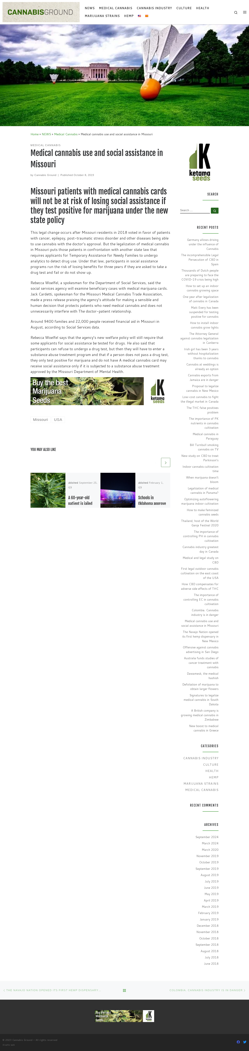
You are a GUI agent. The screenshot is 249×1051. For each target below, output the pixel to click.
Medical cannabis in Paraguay (206, 436)
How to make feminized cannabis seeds (203, 512)
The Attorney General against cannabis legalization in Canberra (199, 338)
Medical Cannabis (66, 134)
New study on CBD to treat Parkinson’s (200, 458)
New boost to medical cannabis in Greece (204, 728)
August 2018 (210, 951)
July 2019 (212, 881)
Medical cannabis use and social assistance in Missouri (200, 623)
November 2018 (207, 932)
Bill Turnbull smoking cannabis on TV (204, 447)
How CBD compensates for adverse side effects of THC (200, 586)
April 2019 (211, 900)
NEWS (46, 134)
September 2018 (207, 945)
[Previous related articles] (155, 462)
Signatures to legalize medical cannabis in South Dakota (201, 699)
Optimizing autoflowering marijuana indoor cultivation (200, 501)
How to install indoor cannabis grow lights (204, 325)
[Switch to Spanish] (146, 16)
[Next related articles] (165, 462)
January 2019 (209, 919)
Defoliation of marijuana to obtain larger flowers (200, 686)
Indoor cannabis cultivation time (200, 468)
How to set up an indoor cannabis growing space (202, 288)
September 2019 (207, 869)
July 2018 (212, 957)
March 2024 (210, 843)
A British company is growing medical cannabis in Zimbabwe (200, 715)
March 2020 (210, 850)
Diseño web (9, 1045)
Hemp (214, 777)
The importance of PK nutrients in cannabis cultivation (204, 423)
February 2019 (208, 913)
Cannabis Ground (45, 175)
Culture (211, 764)
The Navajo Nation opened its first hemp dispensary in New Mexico (200, 636)
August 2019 (210, 875)
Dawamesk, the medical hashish (203, 675)
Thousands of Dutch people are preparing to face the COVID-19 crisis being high (200, 275)
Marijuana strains (201, 783)
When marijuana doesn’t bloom (202, 479)
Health (212, 771)
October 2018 (209, 938)
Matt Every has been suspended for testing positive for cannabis (204, 312)
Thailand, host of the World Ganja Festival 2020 (200, 523)
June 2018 (211, 963)
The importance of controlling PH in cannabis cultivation (201, 536)
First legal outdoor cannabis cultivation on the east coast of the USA (200, 573)
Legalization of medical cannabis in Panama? (203, 490)
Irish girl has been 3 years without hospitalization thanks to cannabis (201, 353)
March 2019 (210, 907)
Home (34, 134)
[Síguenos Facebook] (238, 1042)
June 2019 (211, 888)
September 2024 (207, 837)
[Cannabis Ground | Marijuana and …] (41, 11)
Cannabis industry (201, 758)
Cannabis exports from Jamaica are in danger (203, 377)
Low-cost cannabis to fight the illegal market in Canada (200, 399)
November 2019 (207, 856)
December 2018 (208, 926)
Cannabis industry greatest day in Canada (200, 549)
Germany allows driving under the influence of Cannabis (203, 244)
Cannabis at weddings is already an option (202, 366)
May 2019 (211, 894)
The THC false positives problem (202, 410)
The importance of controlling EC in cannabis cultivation (201, 599)
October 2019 (209, 862)
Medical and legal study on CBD (201, 560)
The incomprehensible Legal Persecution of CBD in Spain (200, 259)
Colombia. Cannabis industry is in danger (205, 612)
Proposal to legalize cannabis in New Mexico (202, 388)
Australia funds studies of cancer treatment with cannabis (201, 662)
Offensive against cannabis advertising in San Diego (201, 649)
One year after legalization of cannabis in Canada (201, 299)
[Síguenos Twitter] (244, 1042)
